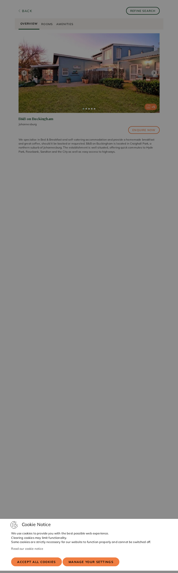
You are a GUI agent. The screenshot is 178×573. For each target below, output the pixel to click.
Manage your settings (91, 562)
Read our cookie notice (27, 548)
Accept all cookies (36, 562)
